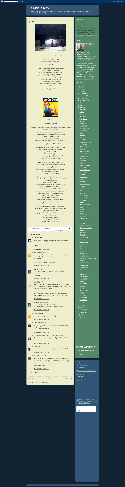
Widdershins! (83, 160)
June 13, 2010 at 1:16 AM (41, 352)
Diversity (82, 114)
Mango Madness (84, 151)
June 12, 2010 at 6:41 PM (41, 319)
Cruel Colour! (83, 153)
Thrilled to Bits (84, 253)
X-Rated (82, 112)
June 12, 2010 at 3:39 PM (41, 310)
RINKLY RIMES (40, 8)
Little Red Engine (84, 276)
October (82, 98)
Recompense (83, 297)
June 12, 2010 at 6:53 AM (41, 265)
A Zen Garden (83, 144)
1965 (81, 249)
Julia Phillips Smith (40, 356)
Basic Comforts (84, 265)
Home (50, 378)
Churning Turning (84, 242)
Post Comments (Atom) (42, 382)
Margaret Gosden (39, 302)
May (81, 303)
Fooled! (82, 260)
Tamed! (82, 202)
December (83, 93)
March (82, 307)
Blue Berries (83, 167)
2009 (80, 315)
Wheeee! (82, 281)
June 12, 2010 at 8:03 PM (41, 332)
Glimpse (82, 288)
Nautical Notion (84, 272)
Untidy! (82, 251)
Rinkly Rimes (91, 44)
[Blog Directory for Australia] (80, 377)
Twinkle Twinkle (84, 267)
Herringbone (83, 200)
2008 (80, 317)
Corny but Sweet (84, 256)
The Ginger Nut (84, 232)
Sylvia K (36, 237)
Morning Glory (84, 274)
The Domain (83, 116)
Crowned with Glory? (85, 225)
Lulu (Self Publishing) (84, 403)
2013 (80, 84)
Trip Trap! (82, 135)
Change (82, 179)
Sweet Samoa (84, 177)
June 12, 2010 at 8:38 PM (41, 343)
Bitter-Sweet (83, 295)
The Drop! (82, 121)
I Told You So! (84, 186)
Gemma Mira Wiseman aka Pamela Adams (47, 335)
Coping (81, 137)
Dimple (36, 269)
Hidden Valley (83, 283)
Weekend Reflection (65, 230)
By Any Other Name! (85, 142)
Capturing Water (84, 156)
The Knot (82, 181)
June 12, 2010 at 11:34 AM (41, 299)
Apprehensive (83, 130)
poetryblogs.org (80, 367)
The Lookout (83, 146)
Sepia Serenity (84, 237)
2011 (80, 89)
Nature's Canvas (84, 188)
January (82, 312)
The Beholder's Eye (85, 204)
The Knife (82, 191)
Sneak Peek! (83, 244)
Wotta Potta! (83, 126)
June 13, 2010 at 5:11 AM (41, 369)
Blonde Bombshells (85, 128)
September (83, 100)
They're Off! (83, 235)
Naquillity (37, 282)
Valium (81, 207)
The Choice (83, 109)
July (81, 105)
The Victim (83, 149)
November (83, 96)
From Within (83, 193)
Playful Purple (84, 195)
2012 (80, 87)
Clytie (36, 346)
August (82, 103)
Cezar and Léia (38, 322)
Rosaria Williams (39, 252)
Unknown (37, 313)
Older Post (69, 378)
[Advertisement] (85, 421)
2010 (80, 91)
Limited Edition (84, 279)
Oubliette (82, 216)
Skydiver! (82, 163)
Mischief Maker (84, 230)
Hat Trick (82, 293)
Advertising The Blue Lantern (88, 258)
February (82, 309)
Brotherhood (83, 174)
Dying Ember (83, 119)
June (81, 107)
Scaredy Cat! (83, 300)
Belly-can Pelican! (85, 170)
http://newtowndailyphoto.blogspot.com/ (51, 61)
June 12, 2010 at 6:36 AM (41, 249)
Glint (81, 221)
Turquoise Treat (84, 290)
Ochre (81, 133)
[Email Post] (69, 228)
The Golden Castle (85, 214)
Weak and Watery (85, 184)
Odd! (81, 246)
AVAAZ (80, 354)
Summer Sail (83, 218)
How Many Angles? (85, 165)
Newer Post (31, 378)
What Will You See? (85, 140)
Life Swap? (83, 123)
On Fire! (82, 209)
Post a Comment (34, 372)
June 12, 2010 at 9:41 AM (41, 278)
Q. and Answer (84, 270)
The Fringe (83, 158)
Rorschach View (84, 262)
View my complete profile (85, 79)
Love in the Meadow (85, 198)
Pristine (82, 239)
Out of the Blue (84, 211)
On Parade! (83, 172)
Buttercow (82, 286)
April (81, 305)
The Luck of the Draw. (86, 228)
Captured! (82, 223)
